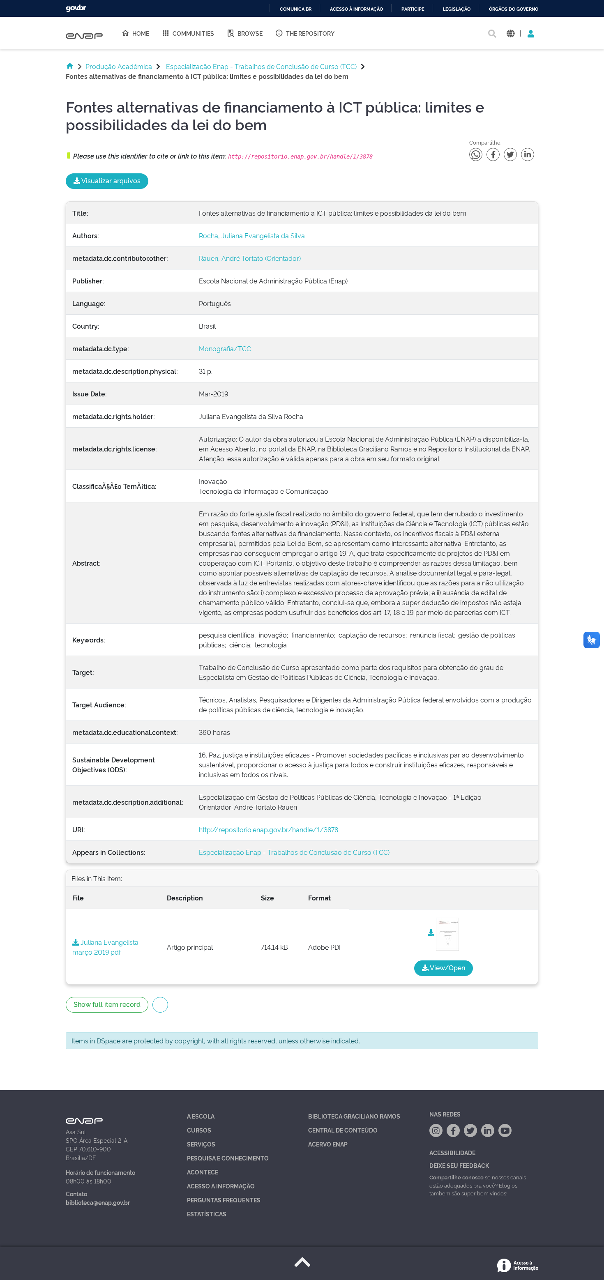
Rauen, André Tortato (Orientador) (250, 257)
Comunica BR (295, 9)
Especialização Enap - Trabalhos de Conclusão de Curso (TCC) (261, 66)
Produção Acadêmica (118, 66)
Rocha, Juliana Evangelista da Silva (252, 235)
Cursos (199, 1130)
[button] (510, 33)
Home (140, 33)
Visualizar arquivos (110, 180)
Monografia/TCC (225, 348)
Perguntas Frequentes (224, 1200)
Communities (193, 33)
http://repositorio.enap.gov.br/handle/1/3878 (268, 829)
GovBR (76, 8)
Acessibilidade (452, 1152)
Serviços (201, 1144)
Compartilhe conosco (456, 1177)
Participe (412, 9)
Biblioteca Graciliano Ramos (354, 1116)
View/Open (447, 967)
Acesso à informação (356, 9)
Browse (250, 33)
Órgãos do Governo (513, 9)
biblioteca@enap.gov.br (98, 1202)
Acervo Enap (328, 1144)
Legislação (456, 9)
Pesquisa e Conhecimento (228, 1158)
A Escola (200, 1116)
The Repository (310, 33)
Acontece (202, 1172)
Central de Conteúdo (343, 1130)
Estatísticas (206, 1214)
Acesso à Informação (221, 1186)
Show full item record (107, 1003)
